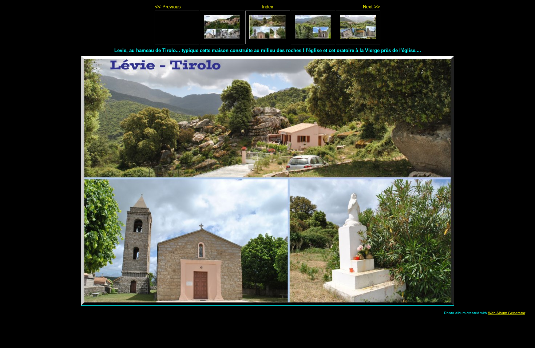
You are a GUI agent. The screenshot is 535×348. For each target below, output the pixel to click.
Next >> (371, 6)
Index (267, 6)
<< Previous (168, 6)
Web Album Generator (506, 313)
